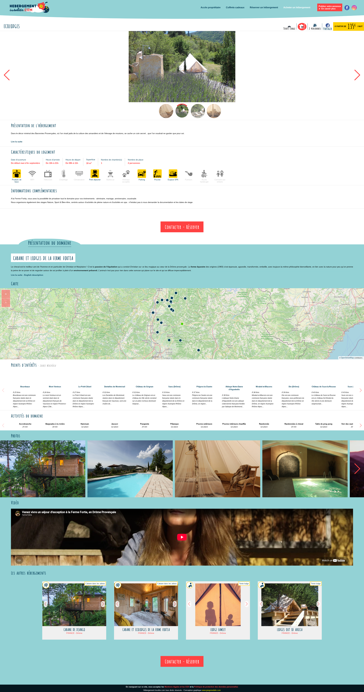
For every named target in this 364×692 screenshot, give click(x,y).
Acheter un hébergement (296, 7)
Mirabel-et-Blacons (263, 397)
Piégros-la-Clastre (202, 395)
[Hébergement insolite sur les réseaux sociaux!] (354, 7)
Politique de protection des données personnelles (216, 687)
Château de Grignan (144, 395)
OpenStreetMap (347, 358)
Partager (327, 28)
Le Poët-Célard (83, 397)
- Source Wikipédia (46, 365)
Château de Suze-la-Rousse (324, 395)
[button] (150, 111)
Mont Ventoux (54, 397)
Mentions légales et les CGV (177, 687)
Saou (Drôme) (173, 397)
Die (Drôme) (293, 397)
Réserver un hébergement (264, 7)
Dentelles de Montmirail (114, 395)
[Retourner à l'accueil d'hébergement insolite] (29, 7)
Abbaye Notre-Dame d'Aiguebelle (233, 397)
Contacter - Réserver (182, 226)
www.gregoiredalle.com (211, 690)
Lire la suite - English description (27, 275)
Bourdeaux (24, 397)
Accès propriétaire (211, 7)
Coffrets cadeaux (235, 7)
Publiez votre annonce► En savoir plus (330, 7)
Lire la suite (16, 141)
